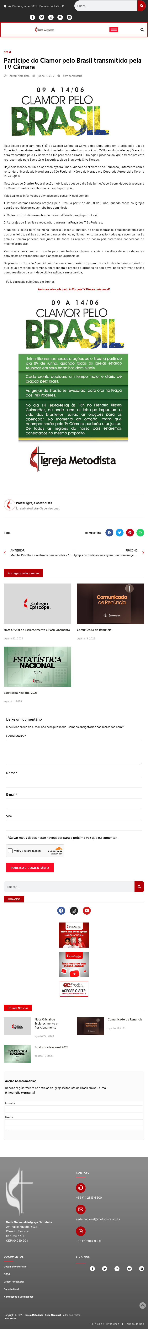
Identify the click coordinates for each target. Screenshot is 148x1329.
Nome (11, 772)
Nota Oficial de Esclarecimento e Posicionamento (37, 629)
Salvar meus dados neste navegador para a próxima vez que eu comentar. (63, 837)
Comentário (16, 736)
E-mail (12, 794)
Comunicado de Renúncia (94, 629)
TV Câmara (41, 155)
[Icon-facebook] (32, 17)
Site (9, 816)
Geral (8, 52)
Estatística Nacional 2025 (20, 692)
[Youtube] (60, 17)
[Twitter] (41, 17)
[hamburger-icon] (113, 29)
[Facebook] (61, 911)
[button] (142, 29)
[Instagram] (51, 17)
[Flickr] (69, 17)
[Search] (141, 5)
